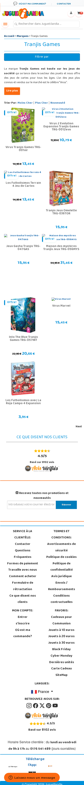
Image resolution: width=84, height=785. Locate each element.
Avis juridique (61, 576)
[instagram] (29, 705)
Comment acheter (22, 576)
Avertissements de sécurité (61, 547)
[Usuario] (71, 13)
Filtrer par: (42, 57)
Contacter (22, 544)
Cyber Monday (61, 656)
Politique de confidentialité (61, 567)
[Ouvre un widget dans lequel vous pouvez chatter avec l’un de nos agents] (32, 778)
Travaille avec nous (22, 570)
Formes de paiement (22, 564)
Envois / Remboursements (61, 586)
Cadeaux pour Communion (61, 620)
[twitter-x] (42, 705)
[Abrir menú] (5, 24)
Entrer (23, 617)
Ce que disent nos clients (22, 599)
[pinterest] (49, 705)
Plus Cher (41, 103)
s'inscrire (23, 624)
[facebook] (36, 705)
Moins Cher (25, 103)
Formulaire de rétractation (22, 586)
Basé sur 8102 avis (42, 458)
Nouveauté (57, 103)
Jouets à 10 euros (61, 630)
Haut (79, 427)
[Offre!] (23, 125)
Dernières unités (61, 662)
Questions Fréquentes (22, 554)
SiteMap (61, 675)
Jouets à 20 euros (61, 636)
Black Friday (61, 649)
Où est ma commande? (22, 633)
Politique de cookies (61, 557)
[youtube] (55, 705)
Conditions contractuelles (62, 599)
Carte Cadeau (61, 669)
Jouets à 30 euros (61, 643)
